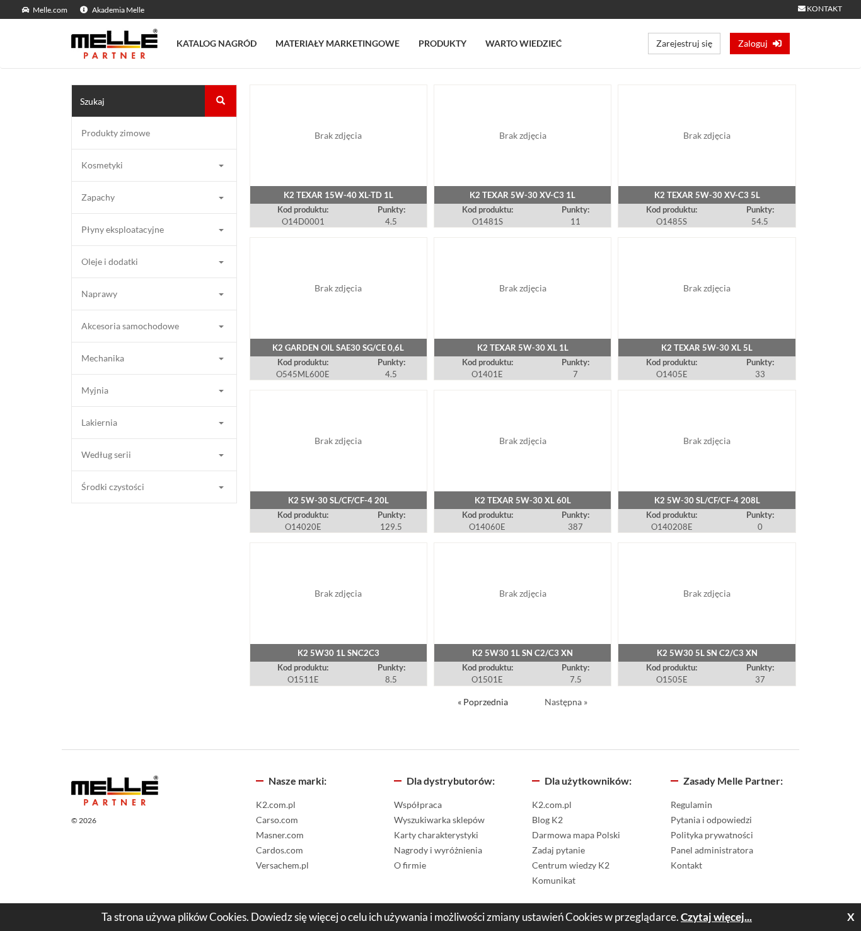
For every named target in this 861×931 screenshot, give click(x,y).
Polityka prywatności (712, 834)
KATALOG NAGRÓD (216, 43)
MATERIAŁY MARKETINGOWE (337, 43)
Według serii (106, 454)
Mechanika (102, 358)
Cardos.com (279, 850)
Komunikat (553, 880)
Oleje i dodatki (109, 261)
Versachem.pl (282, 865)
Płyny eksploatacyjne (122, 229)
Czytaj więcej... (716, 916)
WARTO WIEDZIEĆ (523, 43)
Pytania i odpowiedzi (711, 819)
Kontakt (686, 865)
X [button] (851, 916)
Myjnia (94, 390)
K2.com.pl (276, 804)
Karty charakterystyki (436, 834)
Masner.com (280, 834)
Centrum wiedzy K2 (571, 865)
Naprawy (99, 293)
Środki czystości (112, 486)
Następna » (566, 701)
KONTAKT (824, 8)
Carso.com (277, 819)
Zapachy (98, 197)
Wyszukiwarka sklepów (439, 819)
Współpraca (418, 804)
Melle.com (50, 10)
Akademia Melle (117, 10)
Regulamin (691, 804)
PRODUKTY (442, 43)
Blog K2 (547, 819)
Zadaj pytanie (558, 850)
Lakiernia (99, 422)
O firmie (410, 865)
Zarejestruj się (684, 43)
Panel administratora (712, 850)
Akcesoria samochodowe (130, 325)
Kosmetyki (102, 165)
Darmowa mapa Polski (576, 834)
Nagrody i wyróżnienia (438, 850)
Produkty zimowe (115, 132)
